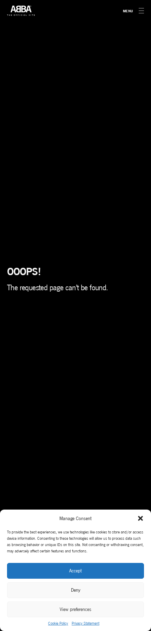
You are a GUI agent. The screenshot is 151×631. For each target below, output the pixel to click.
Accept (75, 570)
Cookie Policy (58, 623)
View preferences (75, 609)
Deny (75, 590)
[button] (140, 518)
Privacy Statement (85, 623)
